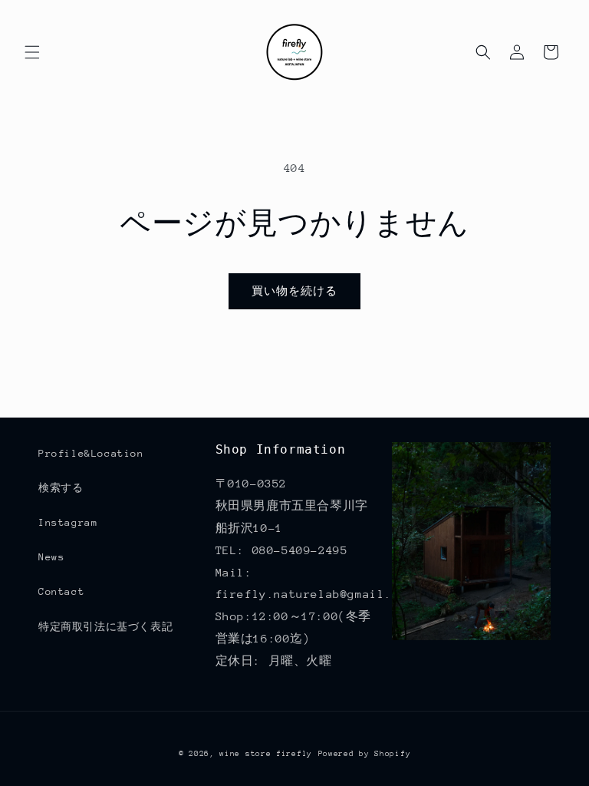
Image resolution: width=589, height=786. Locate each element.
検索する (60, 488)
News (51, 557)
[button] (32, 52)
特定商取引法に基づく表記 (105, 626)
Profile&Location (91, 453)
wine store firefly (265, 753)
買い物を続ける (294, 291)
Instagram (67, 522)
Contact (61, 591)
